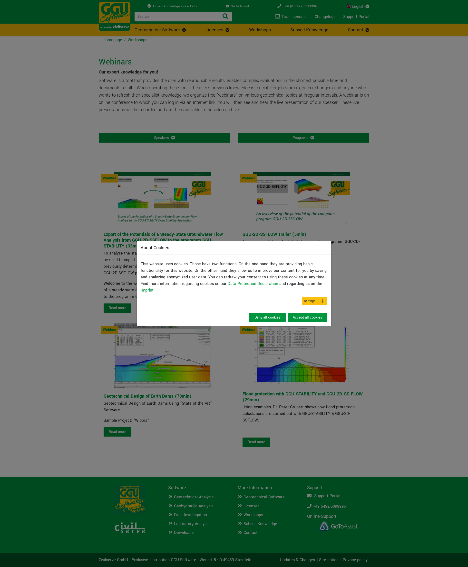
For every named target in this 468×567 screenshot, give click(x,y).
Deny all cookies (267, 317)
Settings (309, 301)
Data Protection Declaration (253, 283)
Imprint (147, 290)
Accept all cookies (307, 317)
